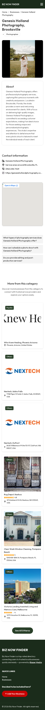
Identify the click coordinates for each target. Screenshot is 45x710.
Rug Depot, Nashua (13, 494)
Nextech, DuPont (12, 443)
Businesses (14, 12)
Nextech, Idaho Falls (13, 391)
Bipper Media (36, 662)
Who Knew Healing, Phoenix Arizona (20, 342)
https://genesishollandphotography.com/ (24, 173)
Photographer (12, 34)
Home (4, 12)
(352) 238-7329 (12, 169)
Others (9, 357)
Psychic (9, 308)
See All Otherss (22, 630)
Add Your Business (15, 693)
